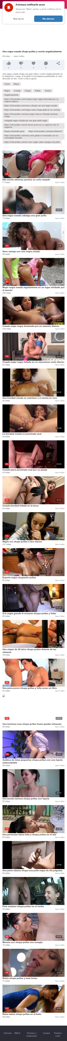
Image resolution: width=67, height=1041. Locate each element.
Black (16, 84)
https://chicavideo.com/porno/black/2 (45, 131)
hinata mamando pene (14, 131)
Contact (46, 1033)
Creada (17, 91)
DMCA (17, 1033)
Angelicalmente (11, 95)
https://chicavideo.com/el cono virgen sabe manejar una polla (32, 142)
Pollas (38, 91)
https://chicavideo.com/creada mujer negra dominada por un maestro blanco (31, 100)
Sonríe (48, 91)
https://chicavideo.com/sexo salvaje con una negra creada (30, 105)
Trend (7, 84)
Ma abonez (48, 18)
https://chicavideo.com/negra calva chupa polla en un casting (32, 110)
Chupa (28, 91)
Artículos (8, 1033)
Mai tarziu (18, 18)
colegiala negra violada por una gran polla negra (25, 120)
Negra (7, 91)
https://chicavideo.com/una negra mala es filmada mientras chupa (31, 115)
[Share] (58, 63)
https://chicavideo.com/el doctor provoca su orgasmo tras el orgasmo (31, 126)
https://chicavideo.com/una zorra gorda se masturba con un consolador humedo (31, 136)
